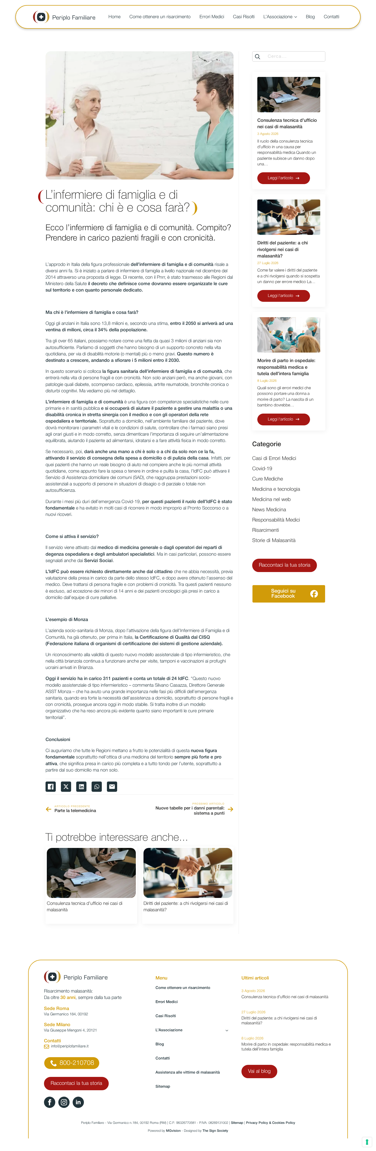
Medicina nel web (271, 499)
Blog (310, 17)
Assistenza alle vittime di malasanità (188, 1072)
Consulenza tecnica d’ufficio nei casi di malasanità (84, 907)
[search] (257, 57)
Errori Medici (212, 17)
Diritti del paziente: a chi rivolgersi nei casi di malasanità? (185, 907)
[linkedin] (78, 1102)
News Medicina (269, 510)
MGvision (173, 1130)
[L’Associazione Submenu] (296, 17)
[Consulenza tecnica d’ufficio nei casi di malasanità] (91, 873)
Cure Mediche (267, 479)
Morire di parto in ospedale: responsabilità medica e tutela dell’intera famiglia (286, 367)
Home (114, 17)
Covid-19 (262, 469)
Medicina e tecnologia (276, 489)
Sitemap (163, 1086)
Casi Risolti (244, 17)
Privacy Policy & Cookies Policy (270, 1123)
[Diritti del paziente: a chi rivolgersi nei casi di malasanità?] (188, 873)
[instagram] (64, 1102)
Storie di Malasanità (273, 540)
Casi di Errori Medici (274, 458)
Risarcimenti (265, 530)
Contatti (331, 17)
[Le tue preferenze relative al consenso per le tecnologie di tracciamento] (367, 1142)
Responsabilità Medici (276, 520)
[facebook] (49, 1102)
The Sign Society (215, 1130)
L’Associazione (277, 17)
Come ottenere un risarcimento (160, 17)
